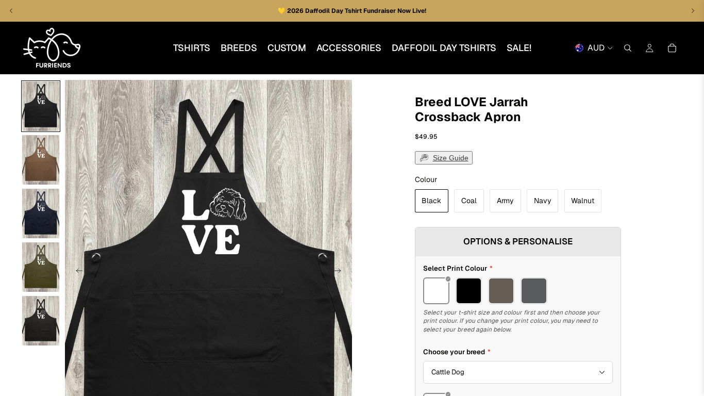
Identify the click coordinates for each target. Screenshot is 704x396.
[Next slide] (340, 271)
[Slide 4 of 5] (40, 267)
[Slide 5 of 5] (40, 320)
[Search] (627, 48)
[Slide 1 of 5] (40, 106)
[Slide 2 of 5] (40, 160)
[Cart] (672, 48)
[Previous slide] (76, 271)
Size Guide (450, 158)
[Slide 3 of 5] (40, 213)
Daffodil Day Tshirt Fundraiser (351, 11)
